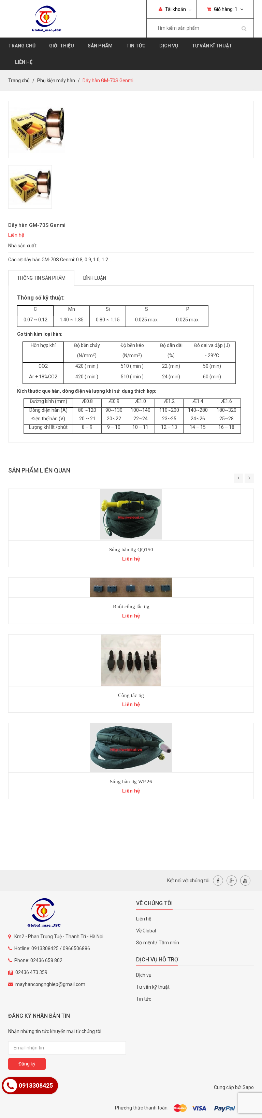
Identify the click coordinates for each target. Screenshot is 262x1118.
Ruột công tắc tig (131, 606)
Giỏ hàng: (225, 9)
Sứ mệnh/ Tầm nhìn (157, 942)
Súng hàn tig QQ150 (131, 549)
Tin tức (136, 45)
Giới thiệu (61, 45)
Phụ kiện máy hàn (56, 80)
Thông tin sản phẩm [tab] (41, 278)
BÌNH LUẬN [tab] (94, 278)
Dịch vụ (168, 45)
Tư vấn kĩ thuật (212, 45)
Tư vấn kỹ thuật (153, 987)
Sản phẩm (100, 45)
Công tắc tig (131, 695)
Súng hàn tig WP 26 (131, 781)
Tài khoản (175, 9)
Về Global (146, 930)
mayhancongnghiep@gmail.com (50, 984)
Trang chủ (21, 45)
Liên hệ (23, 62)
